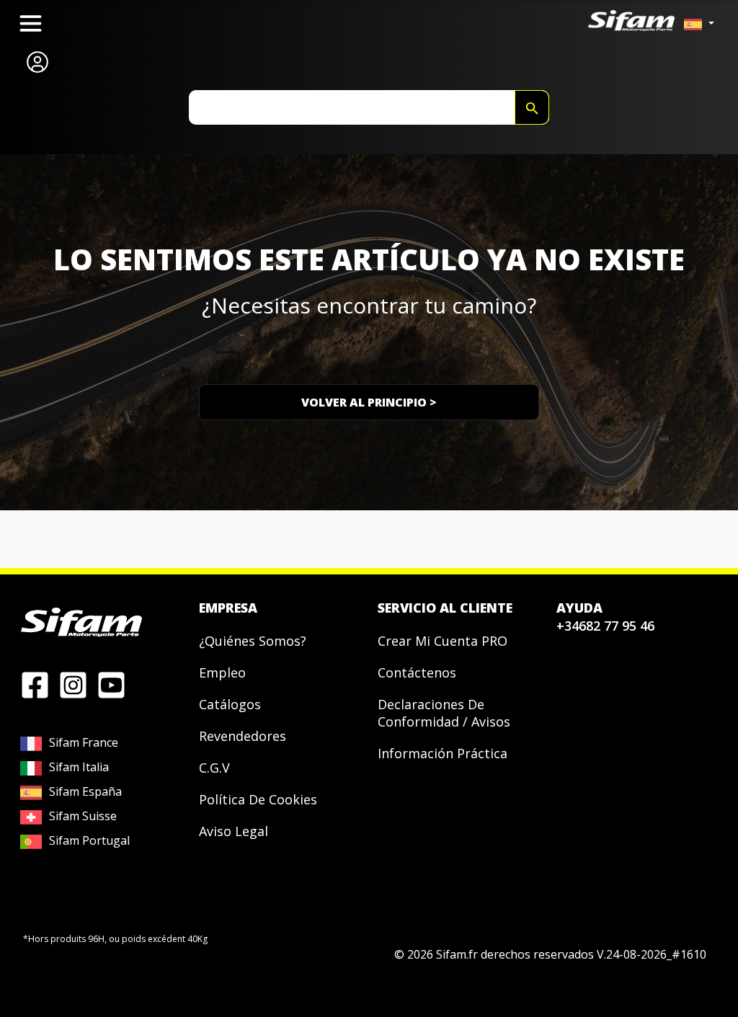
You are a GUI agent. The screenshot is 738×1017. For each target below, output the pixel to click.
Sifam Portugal (89, 840)
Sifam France (83, 742)
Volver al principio (369, 402)
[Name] (532, 107)
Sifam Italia (79, 767)
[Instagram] (73, 684)
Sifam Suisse (83, 816)
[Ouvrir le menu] (30, 23)
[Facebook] (35, 684)
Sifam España (85, 791)
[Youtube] (111, 684)
